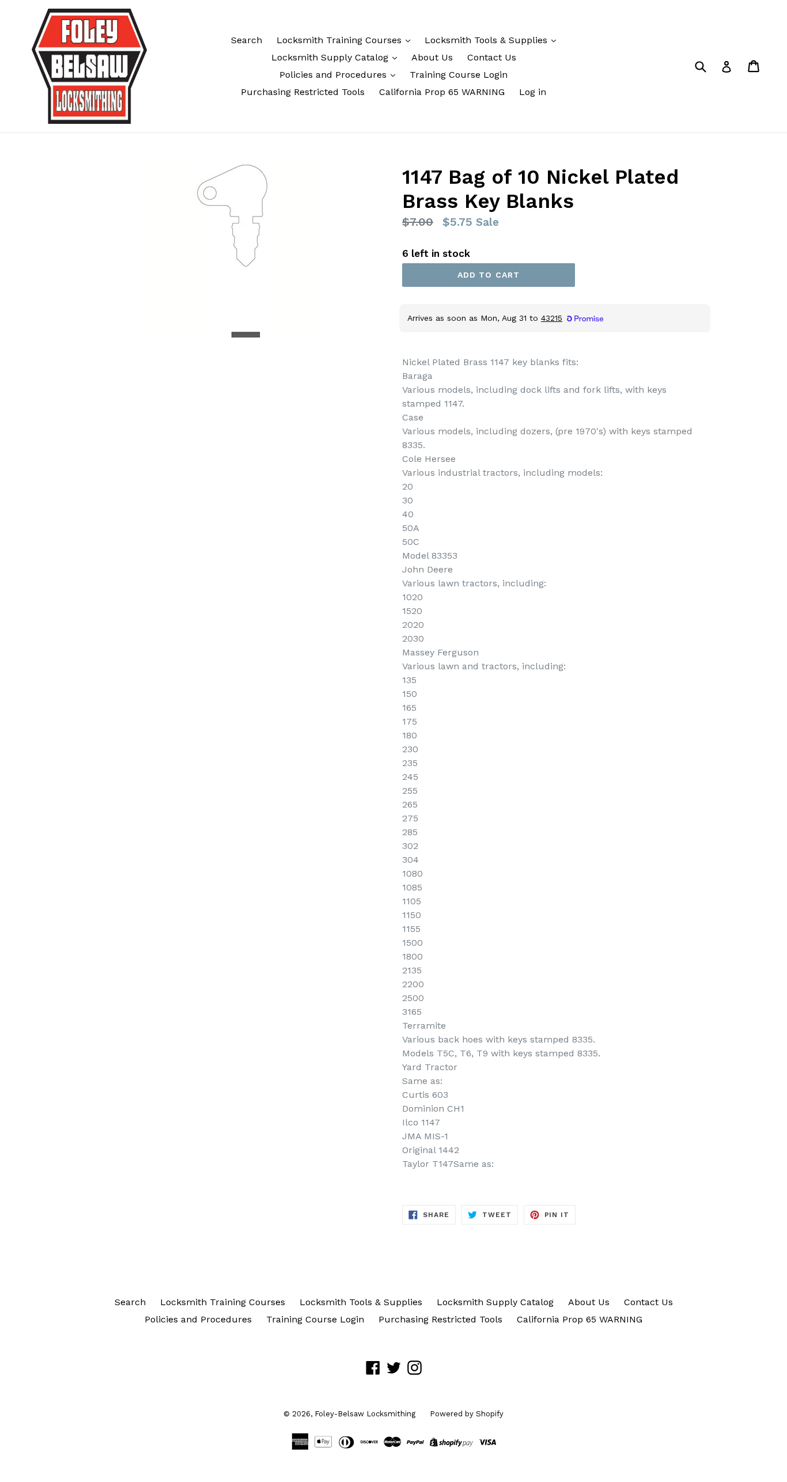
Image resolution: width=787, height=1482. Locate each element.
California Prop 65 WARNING (442, 91)
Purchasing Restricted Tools (303, 91)
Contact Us (491, 57)
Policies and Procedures (334, 74)
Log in (532, 91)
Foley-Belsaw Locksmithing (365, 1413)
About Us (432, 57)
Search (246, 40)
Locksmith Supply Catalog (331, 57)
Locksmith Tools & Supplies (487, 40)
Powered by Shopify (467, 1413)
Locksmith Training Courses (340, 40)
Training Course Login (459, 74)
